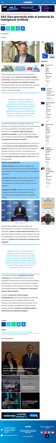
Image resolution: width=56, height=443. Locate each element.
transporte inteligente (22, 334)
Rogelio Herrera (47, 140)
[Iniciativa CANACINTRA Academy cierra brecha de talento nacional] (42, 148)
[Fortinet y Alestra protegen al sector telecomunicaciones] (43, 89)
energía (30, 332)
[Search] (53, 2)
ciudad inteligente (11, 332)
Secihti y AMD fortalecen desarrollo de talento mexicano (10, 386)
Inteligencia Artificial (27, 333)
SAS (11, 334)
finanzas (14, 333)
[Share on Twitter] (8, 28)
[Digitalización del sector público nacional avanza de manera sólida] (42, 125)
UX (28, 334)
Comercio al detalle (23, 332)
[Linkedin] (49, 432)
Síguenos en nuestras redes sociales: (47, 427)
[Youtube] (52, 432)
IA (21, 333)
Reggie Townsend (5, 334)
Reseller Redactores (48, 81)
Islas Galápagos (35, 333)
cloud (17, 332)
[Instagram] (45, 432)
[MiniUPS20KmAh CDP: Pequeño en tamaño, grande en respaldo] (42, 103)
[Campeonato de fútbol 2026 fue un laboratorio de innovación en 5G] (42, 65)
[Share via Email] (23, 28)
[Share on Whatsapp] (13, 28)
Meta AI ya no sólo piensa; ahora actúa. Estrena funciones (29, 403)
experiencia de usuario (6, 333)
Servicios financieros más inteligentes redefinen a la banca (10, 403)
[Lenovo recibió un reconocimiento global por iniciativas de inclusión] (42, 168)
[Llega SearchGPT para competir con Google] (30, 383)
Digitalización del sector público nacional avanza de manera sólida (49, 131)
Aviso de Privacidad (28, 436)
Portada (2, 14)
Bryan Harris (4, 332)
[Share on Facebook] (3, 28)
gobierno (18, 333)
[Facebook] (42, 432)
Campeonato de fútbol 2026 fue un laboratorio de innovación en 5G (49, 71)
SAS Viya (15, 334)
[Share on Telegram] (18, 28)
